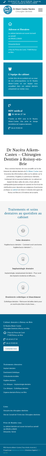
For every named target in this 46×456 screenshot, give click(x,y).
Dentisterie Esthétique (11, 372)
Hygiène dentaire (9, 380)
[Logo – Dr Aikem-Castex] (19, 10)
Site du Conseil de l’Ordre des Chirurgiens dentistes (21, 415)
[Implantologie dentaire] (23, 259)
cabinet (15, 190)
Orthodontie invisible (11, 376)
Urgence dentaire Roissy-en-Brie (14, 392)
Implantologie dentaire (23, 268)
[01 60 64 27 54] (9, 114)
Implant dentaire (9, 368)
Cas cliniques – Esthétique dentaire (15, 388)
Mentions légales (31, 450)
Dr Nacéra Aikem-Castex (12, 326)
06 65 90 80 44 (26, 1)
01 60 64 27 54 (14, 1)
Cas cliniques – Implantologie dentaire (17, 384)
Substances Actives (18, 450)
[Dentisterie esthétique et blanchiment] (23, 287)
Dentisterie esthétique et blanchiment (23, 297)
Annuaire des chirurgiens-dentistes (15, 411)
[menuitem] (39, 10)
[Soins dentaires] (23, 230)
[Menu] (39, 10)
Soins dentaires (23, 240)
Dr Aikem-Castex (32, 171)
